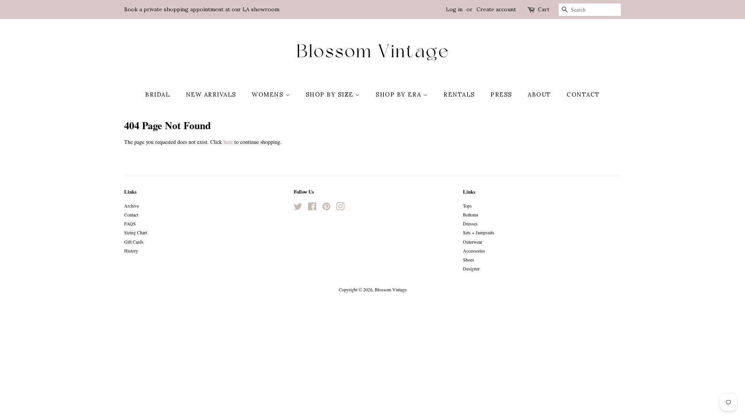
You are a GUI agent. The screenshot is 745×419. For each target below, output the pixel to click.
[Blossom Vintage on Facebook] (312, 208)
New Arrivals (211, 94)
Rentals (459, 94)
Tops (467, 206)
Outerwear (472, 242)
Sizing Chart (135, 232)
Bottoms (470, 214)
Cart (543, 9)
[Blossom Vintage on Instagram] (340, 208)
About (539, 94)
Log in (454, 9)
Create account (496, 9)
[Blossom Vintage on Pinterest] (326, 208)
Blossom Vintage (391, 289)
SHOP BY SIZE (331, 94)
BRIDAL (157, 94)
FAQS (130, 223)
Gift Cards (134, 242)
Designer (471, 268)
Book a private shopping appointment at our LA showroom (201, 9)
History (131, 251)
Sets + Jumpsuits (478, 232)
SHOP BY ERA (399, 94)
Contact (583, 94)
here (228, 141)
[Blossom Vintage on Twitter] (298, 208)
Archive (131, 206)
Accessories (474, 251)
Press (501, 94)
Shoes (468, 259)
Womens (269, 94)
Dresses (470, 223)
